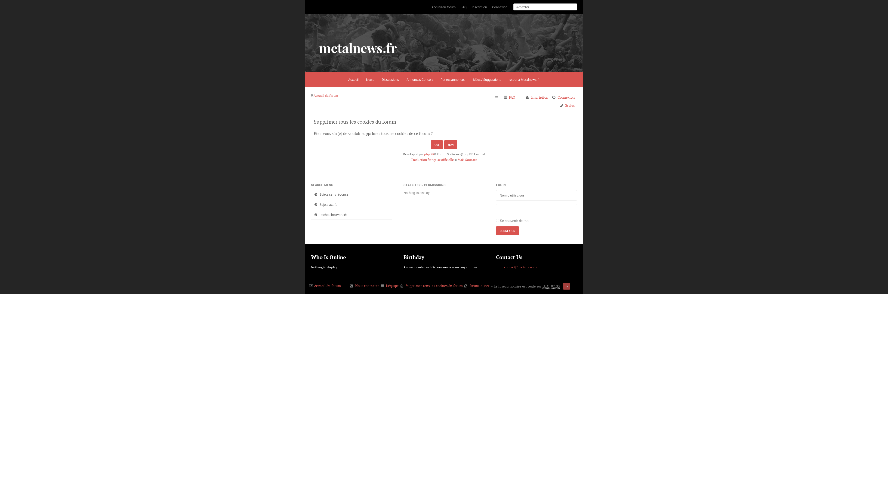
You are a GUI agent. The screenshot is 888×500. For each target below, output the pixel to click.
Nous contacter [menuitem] (367, 286)
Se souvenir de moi (515, 220)
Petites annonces (453, 79)
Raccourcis (498, 97)
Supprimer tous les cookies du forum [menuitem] (434, 286)
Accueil (353, 79)
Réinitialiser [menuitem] (480, 286)
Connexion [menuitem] (566, 97)
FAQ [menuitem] (512, 97)
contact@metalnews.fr (520, 267)
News (370, 79)
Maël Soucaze (467, 160)
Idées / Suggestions (487, 79)
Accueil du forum (326, 96)
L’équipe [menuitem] (392, 286)
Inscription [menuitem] (539, 97)
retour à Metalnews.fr (524, 79)
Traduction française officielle (432, 160)
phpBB (429, 154)
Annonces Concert (420, 79)
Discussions (390, 79)
